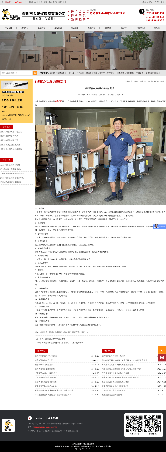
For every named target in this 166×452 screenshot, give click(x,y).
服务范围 (58, 28)
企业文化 (41, 28)
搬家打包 (130, 73)
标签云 (92, 444)
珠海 (40, 2)
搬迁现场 (74, 28)
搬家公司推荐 (91, 73)
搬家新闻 (91, 28)
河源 (60, 2)
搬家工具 (75, 332)
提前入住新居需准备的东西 (46, 382)
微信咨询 (148, 2)
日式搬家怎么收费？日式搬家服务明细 (117, 365)
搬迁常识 (124, 28)
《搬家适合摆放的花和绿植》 (46, 373)
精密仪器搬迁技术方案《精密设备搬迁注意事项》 (122, 369)
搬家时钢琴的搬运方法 (44, 365)
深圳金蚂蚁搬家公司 (58, 73)
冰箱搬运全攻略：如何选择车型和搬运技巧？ (53, 395)
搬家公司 (44, 332)
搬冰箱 (71, 73)
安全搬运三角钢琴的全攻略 (54, 339)
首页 (136, 81)
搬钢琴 (102, 73)
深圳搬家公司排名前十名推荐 (113, 356)
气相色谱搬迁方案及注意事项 (113, 390)
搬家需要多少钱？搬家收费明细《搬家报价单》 (121, 377)
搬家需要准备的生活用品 (45, 369)
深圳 (31, 2)
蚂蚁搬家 (67, 332)
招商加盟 (141, 28)
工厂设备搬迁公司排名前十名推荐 (115, 373)
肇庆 (50, 2)
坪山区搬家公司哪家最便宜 (11, 169)
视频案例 (108, 28)
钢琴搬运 (111, 73)
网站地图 (75, 444)
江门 (55, 2)
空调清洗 (139, 73)
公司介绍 (25, 28)
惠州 (36, 2)
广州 (26, 2)
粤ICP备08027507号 (83, 449)
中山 (64, 2)
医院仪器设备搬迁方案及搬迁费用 (115, 382)
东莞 (45, 2)
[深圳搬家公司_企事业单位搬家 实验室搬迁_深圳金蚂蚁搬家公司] (34, 15)
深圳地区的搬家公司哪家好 (11, 182)
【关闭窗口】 (112, 95)
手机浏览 (160, 2)
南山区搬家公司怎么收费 (10, 165)
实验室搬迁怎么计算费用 (112, 395)
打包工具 (80, 73)
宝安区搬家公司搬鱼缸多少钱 (12, 174)
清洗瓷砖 (120, 73)
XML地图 (84, 444)
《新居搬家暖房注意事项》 (46, 377)
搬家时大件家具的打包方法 (46, 356)
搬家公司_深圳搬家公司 (149, 81)
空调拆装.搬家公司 (153, 73)
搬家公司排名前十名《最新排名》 (115, 386)
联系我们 (157, 28)
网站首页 (8, 28)
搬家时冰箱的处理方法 (44, 360)
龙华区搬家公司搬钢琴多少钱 (12, 178)
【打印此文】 (102, 95)
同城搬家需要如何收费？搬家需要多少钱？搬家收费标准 (124, 360)
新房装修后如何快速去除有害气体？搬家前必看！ (63, 343)
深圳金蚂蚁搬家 (55, 332)
